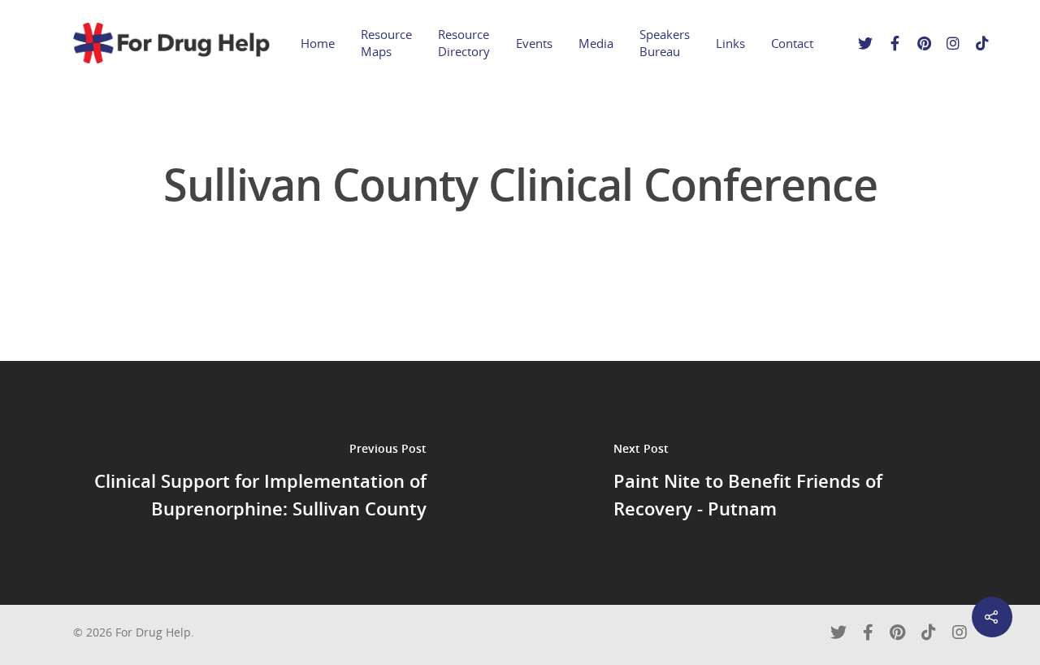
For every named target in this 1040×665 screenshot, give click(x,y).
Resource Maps (386, 42)
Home (318, 43)
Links (730, 43)
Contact (792, 43)
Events (534, 43)
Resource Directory (464, 42)
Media (595, 43)
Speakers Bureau (664, 42)
